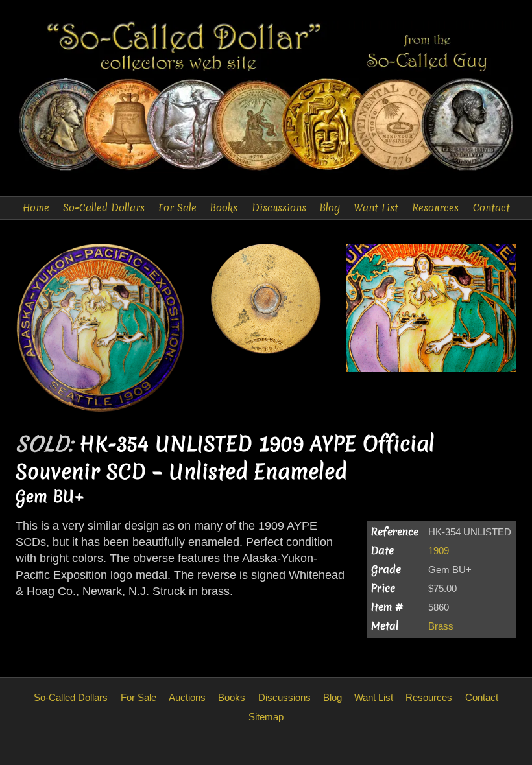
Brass (440, 625)
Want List (376, 208)
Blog (330, 208)
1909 (438, 550)
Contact (491, 208)
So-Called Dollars (104, 208)
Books (223, 208)
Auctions (187, 697)
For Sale (177, 208)
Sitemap (266, 716)
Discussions (279, 208)
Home (36, 208)
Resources (435, 208)
